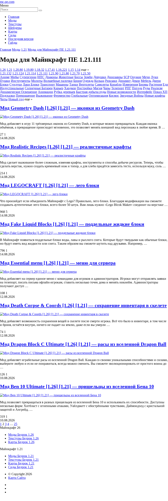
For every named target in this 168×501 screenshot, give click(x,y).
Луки (154, 77)
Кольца (99, 81)
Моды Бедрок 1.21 (21, 456)
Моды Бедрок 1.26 (21, 434)
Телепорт (117, 88)
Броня (77, 81)
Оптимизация (98, 95)
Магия (97, 88)
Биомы (143, 84)
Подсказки (7, 95)
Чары (106, 88)
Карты (12, 31)
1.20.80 (18, 69)
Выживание (44, 95)
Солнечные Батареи (39, 88)
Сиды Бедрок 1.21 (20, 467)
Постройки (84, 88)
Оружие (135, 77)
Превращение (25, 95)
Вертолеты (86, 84)
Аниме (5, 77)
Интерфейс (144, 92)
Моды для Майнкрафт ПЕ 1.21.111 (52, 49)
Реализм (156, 88)
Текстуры (15, 24)
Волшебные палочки (58, 81)
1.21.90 (53, 73)
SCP (126, 77)
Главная (13, 16)
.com (7, 1)
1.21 (24, 49)
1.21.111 (42, 73)
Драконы (51, 77)
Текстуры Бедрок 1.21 (23, 459)
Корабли (116, 84)
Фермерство (61, 95)
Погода (137, 88)
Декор (136, 81)
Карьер (58, 88)
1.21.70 (75, 73)
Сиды (12, 35)
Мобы (14, 77)
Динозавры (115, 77)
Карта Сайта (17, 477)
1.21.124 (18, 73)
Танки (73, 84)
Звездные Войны (132, 95)
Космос (114, 95)
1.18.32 (39, 69)
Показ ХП (160, 92)
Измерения (130, 84)
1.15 (71, 69)
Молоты (37, 81)
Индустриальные (12, 88)
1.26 (3, 69)
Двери (156, 81)
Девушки (99, 77)
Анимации (45, 92)
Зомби (88, 77)
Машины (62, 84)
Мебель (146, 81)
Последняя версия (20, 39)
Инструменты (20, 81)
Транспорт (47, 84)
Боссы (78, 77)
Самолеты (102, 84)
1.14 (77, 69)
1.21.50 (85, 73)
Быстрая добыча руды (91, 92)
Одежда (88, 81)
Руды (146, 88)
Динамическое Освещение (18, 92)
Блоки (4, 84)
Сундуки (15, 84)
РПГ (128, 88)
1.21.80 (64, 73)
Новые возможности (121, 92)
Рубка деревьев (64, 92)
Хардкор (70, 88)
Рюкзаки (111, 81)
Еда (165, 84)
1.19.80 (29, 69)
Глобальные (79, 95)
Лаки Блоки (31, 84)
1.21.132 (5, 73)
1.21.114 (30, 73)
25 (15, 424)
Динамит (124, 81)
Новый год (16, 99)
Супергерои (28, 77)
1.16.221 (61, 69)
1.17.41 (50, 69)
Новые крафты (154, 95)
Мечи (146, 77)
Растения (155, 84)
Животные (66, 77)
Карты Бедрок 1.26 (21, 442)
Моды (12, 20)
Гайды (12, 42)
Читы (4, 99)
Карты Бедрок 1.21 (21, 463)
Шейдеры (15, 28)
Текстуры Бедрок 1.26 (23, 438)
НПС (40, 77)
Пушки (5, 81)
